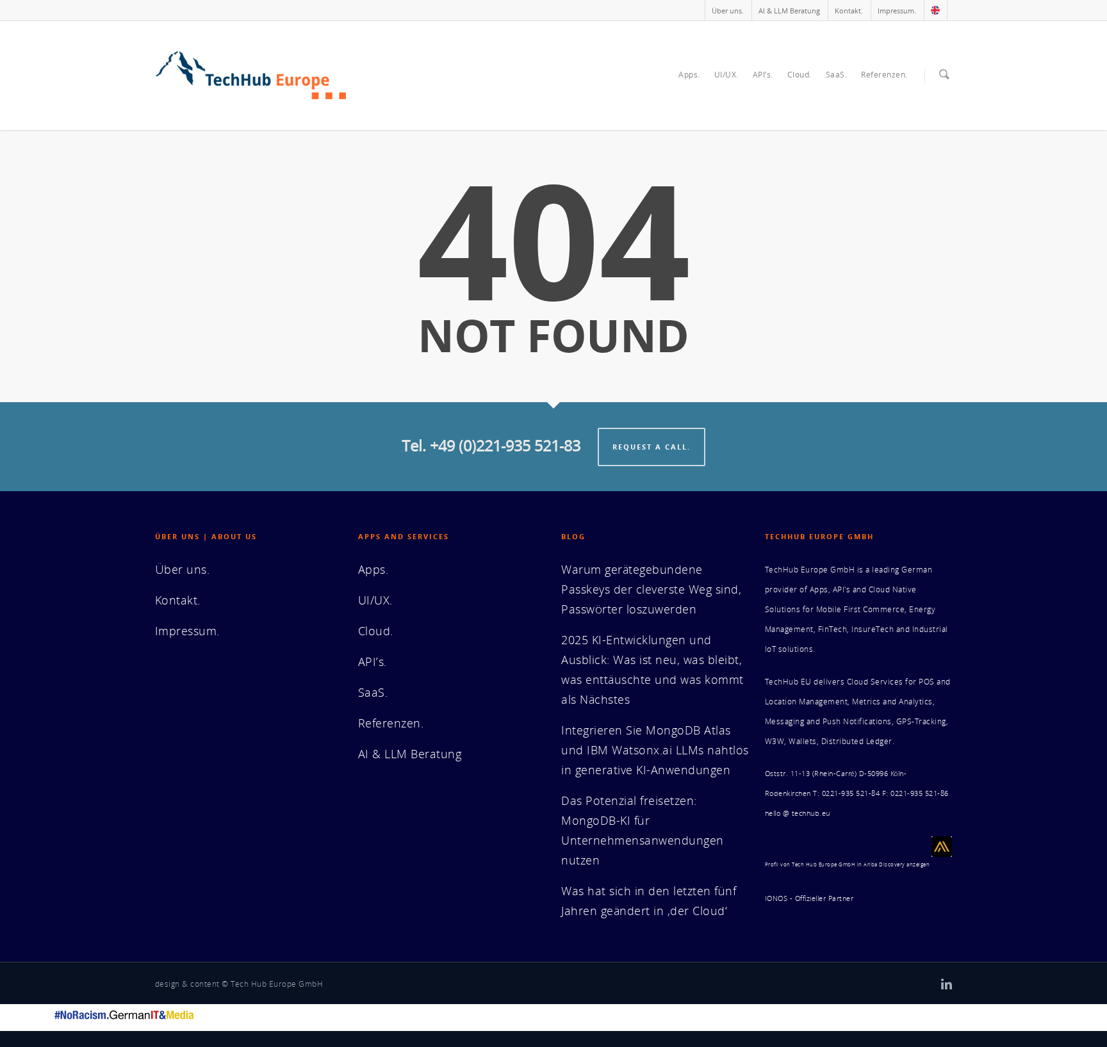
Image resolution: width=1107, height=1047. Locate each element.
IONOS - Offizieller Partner (809, 898)
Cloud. (799, 74)
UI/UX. (726, 74)
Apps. (689, 74)
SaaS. (837, 74)
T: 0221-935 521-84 (846, 793)
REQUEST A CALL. (651, 446)
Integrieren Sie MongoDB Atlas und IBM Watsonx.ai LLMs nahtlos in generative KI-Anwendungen (655, 749)
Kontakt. (849, 10)
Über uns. (728, 10)
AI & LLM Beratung (789, 10)
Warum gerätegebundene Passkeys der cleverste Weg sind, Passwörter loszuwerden (651, 589)
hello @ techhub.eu (797, 813)
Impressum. (897, 10)
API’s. (763, 74)
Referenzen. (884, 74)
